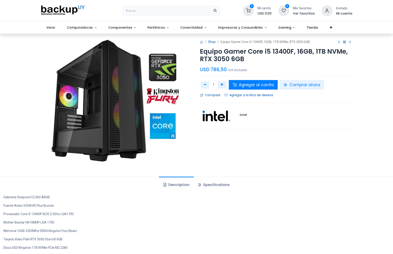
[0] (248, 10)
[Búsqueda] (215, 10)
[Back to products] (344, 42)
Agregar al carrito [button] (256, 85)
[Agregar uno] (222, 84)
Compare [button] (212, 95)
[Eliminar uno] (205, 84)
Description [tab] (178, 184)
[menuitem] (51, 28)
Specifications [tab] (216, 184)
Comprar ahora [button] (304, 85)
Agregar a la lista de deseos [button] (251, 95)
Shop (212, 42)
